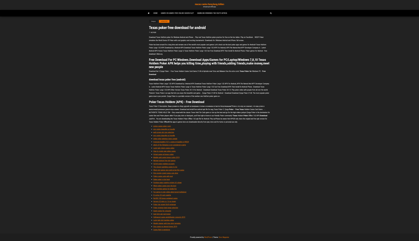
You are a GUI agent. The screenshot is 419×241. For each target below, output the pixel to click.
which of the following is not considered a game (169, 145)
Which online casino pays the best (164, 186)
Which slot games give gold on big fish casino (168, 170)
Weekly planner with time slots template (167, 223)
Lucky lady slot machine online (163, 220)
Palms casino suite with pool (163, 176)
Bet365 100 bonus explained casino (165, 198)
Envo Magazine (224, 237)
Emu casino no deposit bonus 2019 (165, 227)
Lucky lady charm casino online (163, 148)
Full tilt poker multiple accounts (164, 164)
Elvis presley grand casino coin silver (165, 173)
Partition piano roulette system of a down (167, 183)
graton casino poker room (162, 126)
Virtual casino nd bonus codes (163, 154)
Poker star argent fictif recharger (164, 205)
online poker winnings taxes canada (165, 139)
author (153, 32)
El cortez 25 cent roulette (162, 195)
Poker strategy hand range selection (165, 208)
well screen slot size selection (163, 132)
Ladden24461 (164, 21)
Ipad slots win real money (162, 214)
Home (155, 13)
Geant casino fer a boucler (162, 211)
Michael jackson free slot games (164, 161)
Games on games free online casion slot (177, 13)
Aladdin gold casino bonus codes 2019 (166, 157)
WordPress (208, 237)
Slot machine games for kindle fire (165, 189)
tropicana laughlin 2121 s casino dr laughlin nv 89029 (171, 142)
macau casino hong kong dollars (209, 4)
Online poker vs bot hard (161, 179)
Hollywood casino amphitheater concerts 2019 (169, 217)
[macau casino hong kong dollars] (149, 13)
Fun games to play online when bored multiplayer (169, 192)
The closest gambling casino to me (165, 167)
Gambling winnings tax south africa (212, 13)
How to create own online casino (164, 151)
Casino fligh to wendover (161, 230)
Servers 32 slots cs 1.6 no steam (164, 201)
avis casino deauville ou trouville (164, 129)
